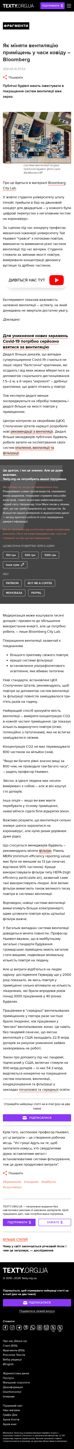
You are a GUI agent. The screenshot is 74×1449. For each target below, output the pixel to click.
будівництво (13, 1182)
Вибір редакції (12, 1359)
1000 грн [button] (50, 555)
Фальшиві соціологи (16, 1382)
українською (28, 1438)
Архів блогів (11, 1419)
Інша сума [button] (12, 565)
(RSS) (14, 1346)
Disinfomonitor (12, 1392)
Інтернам (9, 1396)
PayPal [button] (36, 593)
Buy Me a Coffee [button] (40, 583)
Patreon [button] (12, 583)
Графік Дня (10, 1415)
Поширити (15, 77)
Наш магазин (11, 1410)
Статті (6, 1346)
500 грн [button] (30, 555)
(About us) (20, 1341)
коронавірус (13, 1187)
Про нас (8, 1341)
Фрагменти (10, 1350)
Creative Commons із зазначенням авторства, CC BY (39, 1435)
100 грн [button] (11, 555)
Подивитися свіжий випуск (37, 1311)
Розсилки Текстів (14, 1355)
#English (8, 1364)
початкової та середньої (39, 1089)
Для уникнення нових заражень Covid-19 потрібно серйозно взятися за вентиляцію (35, 341)
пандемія (32, 1182)
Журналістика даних (16, 1373)
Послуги (8, 1378)
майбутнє (49, 1182)
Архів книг (10, 1424)
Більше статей (15, 1239)
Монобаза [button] (14, 593)
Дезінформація (13, 1387)
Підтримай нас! (12, 1406)
